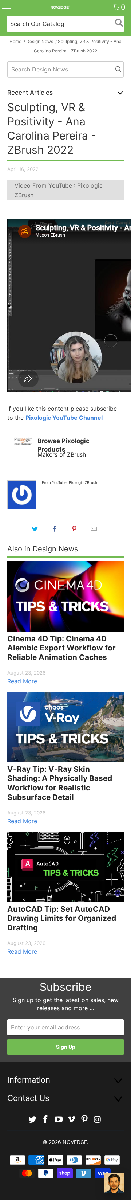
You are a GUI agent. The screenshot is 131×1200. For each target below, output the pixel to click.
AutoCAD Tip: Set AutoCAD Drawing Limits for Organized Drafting (61, 918)
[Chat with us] (114, 1183)
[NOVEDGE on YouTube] (58, 1120)
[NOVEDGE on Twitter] (32, 1120)
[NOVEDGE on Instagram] (97, 1120)
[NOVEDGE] (60, 7)
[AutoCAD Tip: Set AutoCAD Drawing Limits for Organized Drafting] (65, 867)
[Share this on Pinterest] (74, 529)
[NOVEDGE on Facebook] (45, 1120)
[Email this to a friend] (94, 529)
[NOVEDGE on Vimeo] (71, 1120)
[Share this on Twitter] (35, 529)
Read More (22, 681)
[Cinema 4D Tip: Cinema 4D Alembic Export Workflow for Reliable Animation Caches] (65, 596)
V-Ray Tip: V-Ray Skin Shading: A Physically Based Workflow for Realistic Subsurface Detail (59, 783)
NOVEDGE (75, 1142)
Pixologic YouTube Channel (64, 417)
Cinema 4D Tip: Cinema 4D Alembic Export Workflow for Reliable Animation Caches (61, 648)
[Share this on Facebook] (55, 529)
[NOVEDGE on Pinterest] (84, 1120)
